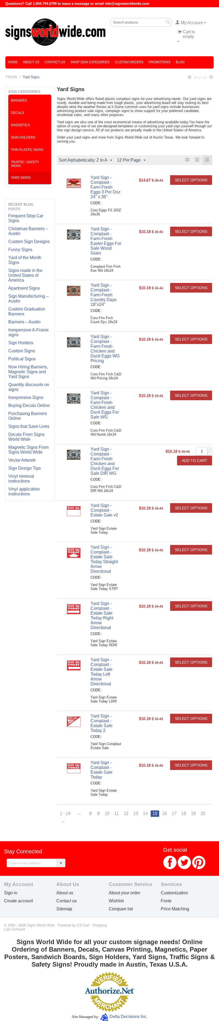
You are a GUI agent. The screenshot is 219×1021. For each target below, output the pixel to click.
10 (107, 813)
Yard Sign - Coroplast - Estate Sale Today (101, 769)
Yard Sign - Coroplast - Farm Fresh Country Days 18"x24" (103, 295)
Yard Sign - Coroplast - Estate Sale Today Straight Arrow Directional (104, 559)
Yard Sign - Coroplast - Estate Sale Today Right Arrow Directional (102, 615)
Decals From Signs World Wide (26, 437)
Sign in (10, 893)
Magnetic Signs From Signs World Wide (28, 449)
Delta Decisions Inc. (128, 1016)
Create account (18, 901)
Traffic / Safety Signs (25, 164)
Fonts (166, 901)
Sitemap (64, 909)
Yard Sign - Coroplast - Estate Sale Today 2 (101, 723)
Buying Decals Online (29, 405)
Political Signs (22, 359)
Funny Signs (20, 249)
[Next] (211, 77)
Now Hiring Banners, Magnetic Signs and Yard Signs (28, 372)
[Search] (168, 22)
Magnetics (20, 125)
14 (145, 813)
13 (135, 813)
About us (64, 893)
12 (126, 813)
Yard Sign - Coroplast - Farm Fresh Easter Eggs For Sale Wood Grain (106, 241)
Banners (19, 100)
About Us (31, 62)
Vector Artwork (22, 460)
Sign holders (23, 137)
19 (193, 813)
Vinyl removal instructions (21, 478)
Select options (191, 180)
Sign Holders (20, 343)
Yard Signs (20, 177)
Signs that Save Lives (28, 426)
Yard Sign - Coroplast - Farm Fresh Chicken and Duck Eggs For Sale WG (105, 405)
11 (116, 813)
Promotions (159, 62)
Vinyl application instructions (24, 491)
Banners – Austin (24, 322)
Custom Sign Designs (29, 241)
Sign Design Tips (24, 468)
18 (183, 813)
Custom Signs (21, 351)
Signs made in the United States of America (25, 275)
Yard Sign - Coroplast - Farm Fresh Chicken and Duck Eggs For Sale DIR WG (105, 461)
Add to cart (194, 460)
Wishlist (116, 901)
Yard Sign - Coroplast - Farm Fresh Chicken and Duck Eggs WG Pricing (105, 348)
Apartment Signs (24, 288)
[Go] (61, 863)
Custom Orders (129, 62)
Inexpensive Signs (25, 397)
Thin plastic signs (27, 150)
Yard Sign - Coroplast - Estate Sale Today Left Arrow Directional (101, 671)
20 (203, 813)
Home (13, 62)
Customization (174, 893)
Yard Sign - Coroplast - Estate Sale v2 (104, 510)
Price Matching (175, 909)
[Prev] (189, 77)
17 (174, 813)
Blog (180, 62)
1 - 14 (65, 813)
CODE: (96, 203)
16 (164, 813)
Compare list (121, 909)
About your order (124, 893)
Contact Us (55, 62)
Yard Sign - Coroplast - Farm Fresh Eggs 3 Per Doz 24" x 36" (105, 187)
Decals (17, 113)
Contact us (66, 901)
